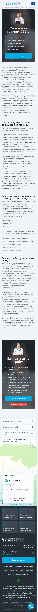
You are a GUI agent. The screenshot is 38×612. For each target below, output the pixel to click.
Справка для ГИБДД (10, 427)
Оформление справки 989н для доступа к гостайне (14, 440)
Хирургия (29, 567)
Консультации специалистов (12, 7)
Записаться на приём (18, 56)
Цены (17, 570)
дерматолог (7, 223)
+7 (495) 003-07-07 (18, 481)
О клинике (29, 570)
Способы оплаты (22, 574)
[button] (29, 3)
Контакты (11, 574)
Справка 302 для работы (12, 421)
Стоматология (20, 567)
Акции (22, 570)
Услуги (6, 570)
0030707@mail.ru (10, 485)
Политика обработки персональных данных (18, 609)
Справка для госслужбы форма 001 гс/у (15, 433)
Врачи (12, 570)
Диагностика (8, 567)
